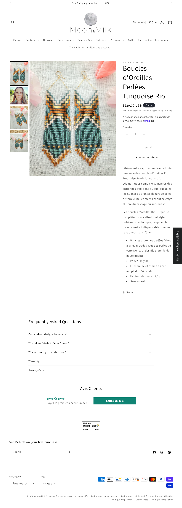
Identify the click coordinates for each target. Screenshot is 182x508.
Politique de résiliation (162, 499)
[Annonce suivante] (172, 3)
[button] (13, 22)
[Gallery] (62, 118)
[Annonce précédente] (10, 3)
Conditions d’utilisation (161, 496)
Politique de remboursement (104, 496)
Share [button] (129, 292)
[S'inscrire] (69, 452)
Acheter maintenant (147, 157)
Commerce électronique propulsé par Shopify (67, 496)
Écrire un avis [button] (115, 401)
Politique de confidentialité (134, 496)
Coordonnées (142, 499)
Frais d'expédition (132, 110)
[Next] (110, 119)
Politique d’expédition (122, 499)
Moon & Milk (39, 496)
